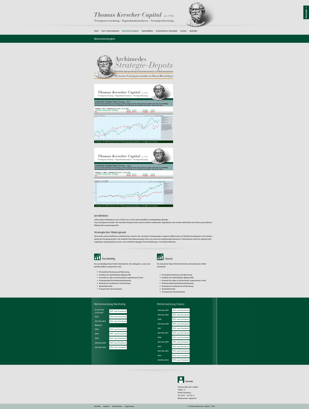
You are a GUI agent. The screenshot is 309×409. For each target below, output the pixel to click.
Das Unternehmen (110, 31)
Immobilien (147, 31)
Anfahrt (106, 406)
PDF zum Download (181, 310)
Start (96, 31)
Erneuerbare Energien (166, 31)
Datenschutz (117, 406)
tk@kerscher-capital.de (187, 398)
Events (183, 31)
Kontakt (193, 31)
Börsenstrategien (130, 31)
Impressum (129, 406)
